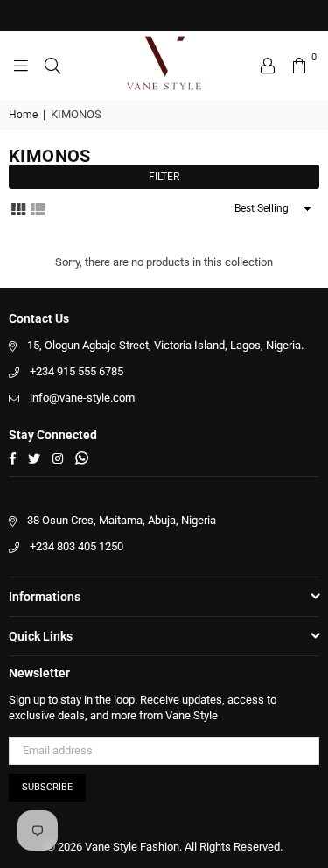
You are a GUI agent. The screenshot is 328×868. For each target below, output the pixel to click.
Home (23, 114)
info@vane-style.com (82, 397)
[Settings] (267, 65)
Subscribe (47, 787)
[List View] (37, 207)
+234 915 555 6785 (76, 371)
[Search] (52, 65)
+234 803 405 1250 (76, 546)
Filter (164, 177)
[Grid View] (18, 207)
